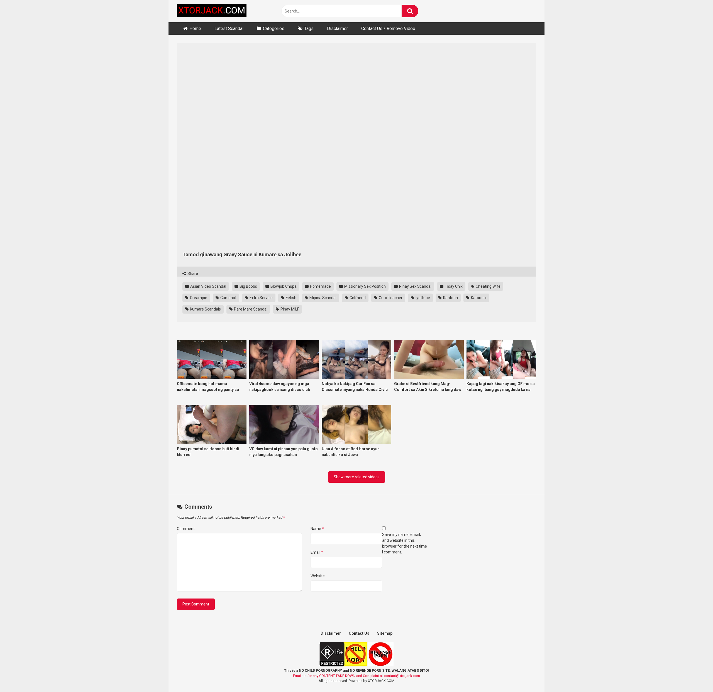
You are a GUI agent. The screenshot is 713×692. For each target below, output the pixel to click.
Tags (309, 28)
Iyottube (422, 297)
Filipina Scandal (322, 297)
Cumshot (227, 297)
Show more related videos (357, 477)
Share (192, 273)
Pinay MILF (289, 309)
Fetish (290, 297)
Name (317, 528)
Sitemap (384, 633)
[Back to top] (694, 675)
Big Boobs (248, 286)
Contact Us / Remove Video (388, 28)
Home (195, 28)
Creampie (198, 297)
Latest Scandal (228, 28)
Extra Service (261, 297)
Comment (186, 528)
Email (317, 552)
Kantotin (450, 297)
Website (318, 576)
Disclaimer (337, 28)
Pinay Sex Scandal (414, 286)
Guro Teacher (390, 297)
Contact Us (359, 633)
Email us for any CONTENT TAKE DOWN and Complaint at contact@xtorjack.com (356, 676)
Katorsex (478, 297)
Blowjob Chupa (283, 286)
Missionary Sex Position (364, 286)
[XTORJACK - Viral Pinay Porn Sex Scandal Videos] (211, 11)
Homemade (320, 286)
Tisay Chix (453, 286)
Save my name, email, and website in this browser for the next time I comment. (404, 543)
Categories (273, 28)
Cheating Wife (487, 286)
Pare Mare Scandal (250, 309)
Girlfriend (357, 297)
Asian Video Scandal (207, 286)
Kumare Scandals (205, 309)
